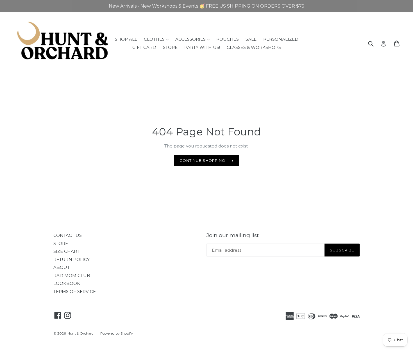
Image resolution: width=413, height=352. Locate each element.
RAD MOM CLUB (71, 275)
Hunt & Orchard (80, 333)
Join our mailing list (232, 235)
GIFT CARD (144, 47)
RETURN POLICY (71, 259)
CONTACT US (67, 235)
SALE (251, 39)
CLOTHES (157, 39)
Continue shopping (202, 160)
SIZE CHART (66, 251)
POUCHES (227, 39)
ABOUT (61, 267)
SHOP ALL (126, 39)
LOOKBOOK (66, 283)
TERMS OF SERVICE (74, 291)
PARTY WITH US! (202, 47)
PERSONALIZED (280, 39)
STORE (170, 47)
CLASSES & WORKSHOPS (254, 47)
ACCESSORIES (193, 39)
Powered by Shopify (116, 333)
